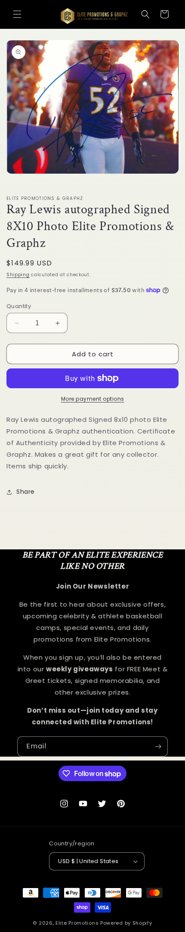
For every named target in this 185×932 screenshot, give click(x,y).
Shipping (18, 274)
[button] (17, 14)
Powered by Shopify (126, 923)
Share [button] (25, 491)
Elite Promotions (77, 923)
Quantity (18, 306)
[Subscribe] (157, 746)
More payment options (92, 398)
